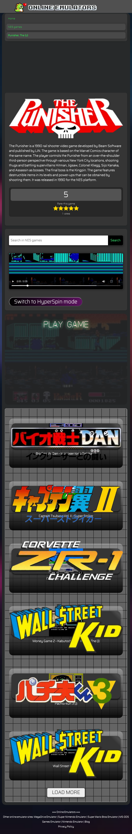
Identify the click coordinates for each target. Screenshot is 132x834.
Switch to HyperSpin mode (45, 301)
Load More (66, 792)
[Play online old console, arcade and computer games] (51, 7)
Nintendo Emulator (72, 822)
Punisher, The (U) (18, 35)
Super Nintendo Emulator (72, 817)
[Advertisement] (66, 65)
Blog (87, 822)
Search (115, 240)
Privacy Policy (66, 826)
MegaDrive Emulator (45, 817)
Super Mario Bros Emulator (103, 817)
